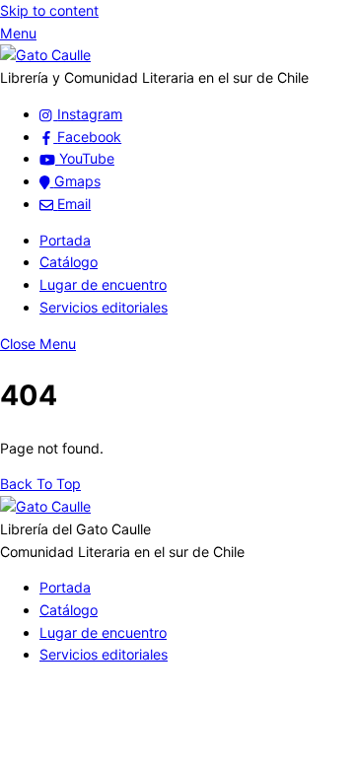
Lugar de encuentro (103, 284)
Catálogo (68, 261)
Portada (65, 240)
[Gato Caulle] (45, 54)
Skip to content (49, 10)
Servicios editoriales (103, 307)
